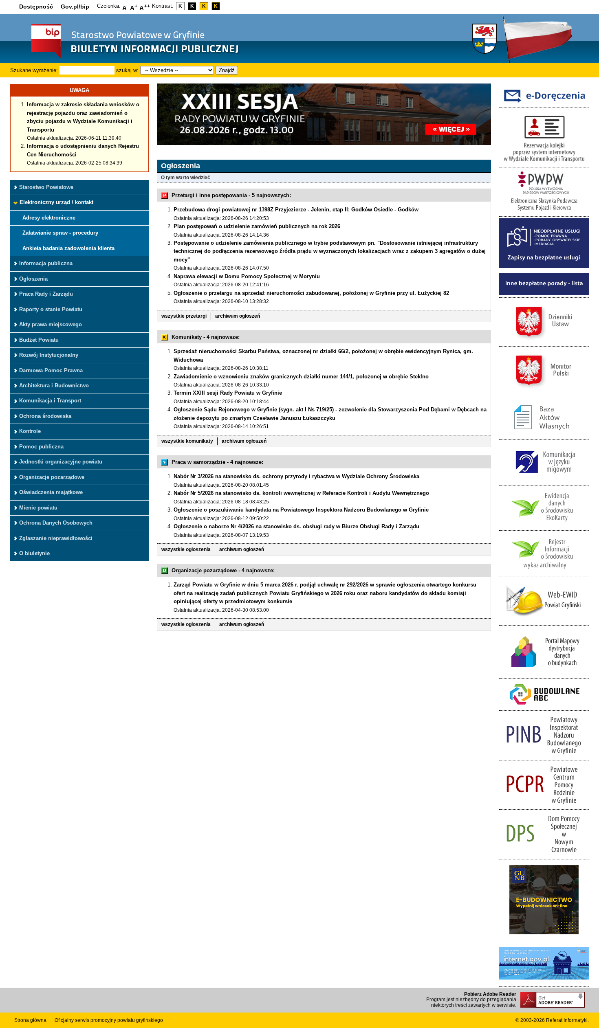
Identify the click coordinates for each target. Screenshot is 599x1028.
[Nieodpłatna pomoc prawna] (544, 266)
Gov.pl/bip (75, 6)
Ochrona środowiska (45, 416)
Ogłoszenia (33, 279)
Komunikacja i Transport (50, 401)
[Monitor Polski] (544, 391)
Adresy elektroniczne (48, 218)
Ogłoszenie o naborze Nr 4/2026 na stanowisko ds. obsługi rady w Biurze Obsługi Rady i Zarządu (296, 526)
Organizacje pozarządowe (51, 477)
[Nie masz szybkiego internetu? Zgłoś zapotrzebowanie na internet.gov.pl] (544, 982)
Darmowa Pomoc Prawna (51, 370)
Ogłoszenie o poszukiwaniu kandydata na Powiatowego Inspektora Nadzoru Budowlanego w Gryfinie (301, 510)
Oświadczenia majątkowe (51, 492)
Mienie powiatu (38, 508)
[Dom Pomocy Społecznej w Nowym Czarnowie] (544, 854)
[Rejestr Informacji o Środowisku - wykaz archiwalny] (544, 571)
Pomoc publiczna (41, 447)
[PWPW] (544, 212)
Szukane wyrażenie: (34, 70)
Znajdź (227, 70)
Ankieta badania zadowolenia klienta (68, 248)
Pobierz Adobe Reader (490, 994)
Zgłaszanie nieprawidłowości (55, 538)
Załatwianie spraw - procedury (60, 233)
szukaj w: (127, 70)
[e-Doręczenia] (544, 103)
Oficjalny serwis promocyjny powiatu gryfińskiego (109, 1020)
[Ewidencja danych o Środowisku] (544, 526)
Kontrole (30, 431)
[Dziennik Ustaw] (544, 342)
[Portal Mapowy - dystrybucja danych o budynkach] (544, 673)
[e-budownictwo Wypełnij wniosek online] (544, 937)
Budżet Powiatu (39, 340)
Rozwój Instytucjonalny (48, 355)
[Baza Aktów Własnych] (544, 435)
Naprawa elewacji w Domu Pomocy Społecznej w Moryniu (247, 276)
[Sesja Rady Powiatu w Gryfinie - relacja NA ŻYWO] (324, 143)
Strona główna (30, 1020)
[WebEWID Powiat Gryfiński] (544, 621)
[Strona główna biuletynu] (126, 57)
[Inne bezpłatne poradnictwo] (544, 293)
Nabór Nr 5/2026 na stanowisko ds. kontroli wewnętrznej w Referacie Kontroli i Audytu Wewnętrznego (301, 493)
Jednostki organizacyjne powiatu (60, 462)
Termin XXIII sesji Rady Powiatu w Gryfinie (228, 393)
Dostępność (36, 6)
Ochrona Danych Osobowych (55, 523)
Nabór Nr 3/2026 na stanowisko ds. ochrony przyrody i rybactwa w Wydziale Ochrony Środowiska (296, 476)
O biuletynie (34, 553)
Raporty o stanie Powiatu (50, 309)
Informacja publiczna (46, 263)
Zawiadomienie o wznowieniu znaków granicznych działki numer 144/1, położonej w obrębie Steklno (301, 376)
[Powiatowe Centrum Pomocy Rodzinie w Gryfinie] (544, 805)
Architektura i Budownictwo (54, 385)
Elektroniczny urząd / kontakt (56, 202)
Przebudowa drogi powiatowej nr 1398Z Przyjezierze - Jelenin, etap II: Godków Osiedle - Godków (296, 209)
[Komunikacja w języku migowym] (544, 480)
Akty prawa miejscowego (50, 324)
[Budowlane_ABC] (544, 706)
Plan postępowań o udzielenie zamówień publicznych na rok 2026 (257, 226)
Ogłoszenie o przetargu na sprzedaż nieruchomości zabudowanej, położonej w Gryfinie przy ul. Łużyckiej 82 (311, 293)
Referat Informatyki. (567, 1020)
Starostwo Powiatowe (46, 187)
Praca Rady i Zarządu (46, 294)
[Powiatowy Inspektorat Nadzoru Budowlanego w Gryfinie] (544, 755)
